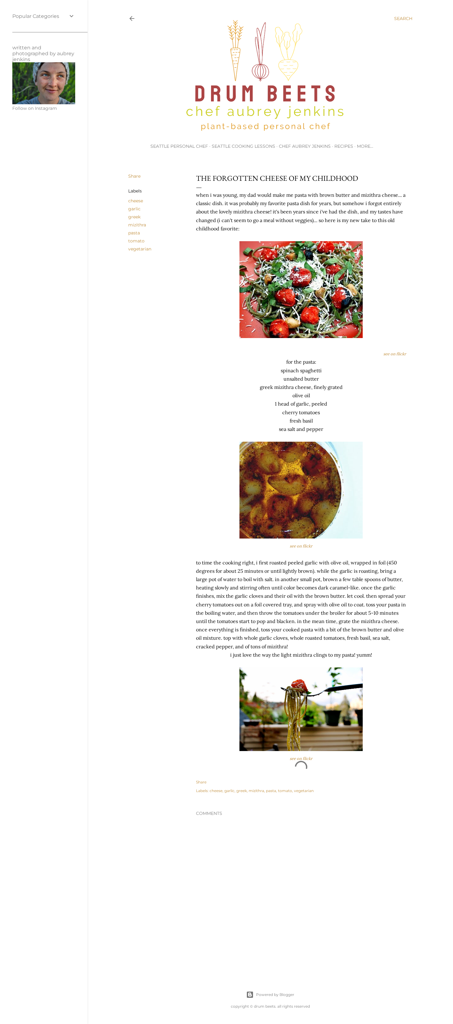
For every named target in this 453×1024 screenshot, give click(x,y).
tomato (136, 241)
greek (134, 217)
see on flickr (394, 354)
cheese (135, 201)
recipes (343, 146)
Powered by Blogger (275, 994)
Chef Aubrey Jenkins (305, 146)
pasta (134, 233)
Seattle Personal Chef (179, 146)
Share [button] (134, 176)
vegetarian (139, 249)
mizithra (137, 225)
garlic (134, 209)
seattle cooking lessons (243, 146)
